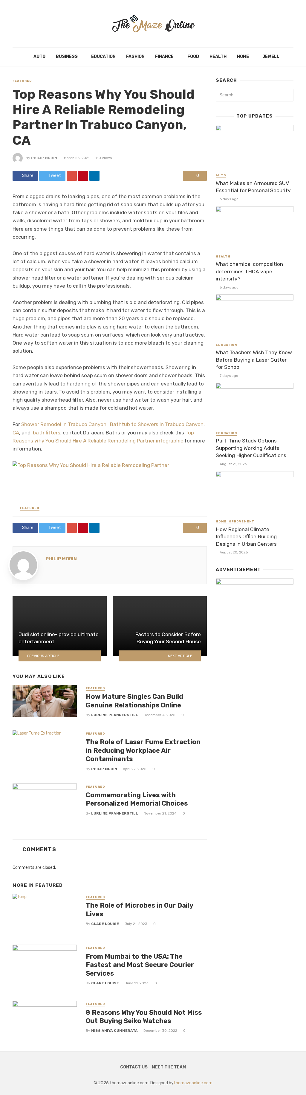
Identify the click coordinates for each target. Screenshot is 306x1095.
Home (243, 56)
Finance (164, 56)
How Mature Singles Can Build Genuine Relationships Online (134, 701)
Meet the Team (169, 1067)
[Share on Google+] (72, 176)
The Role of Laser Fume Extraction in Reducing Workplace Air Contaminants (143, 750)
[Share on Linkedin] (94, 176)
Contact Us (134, 1067)
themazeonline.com (193, 1082)
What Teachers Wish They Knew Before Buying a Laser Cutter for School (254, 359)
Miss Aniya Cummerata (114, 1030)
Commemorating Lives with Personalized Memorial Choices (137, 799)
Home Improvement (235, 521)
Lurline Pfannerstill (114, 715)
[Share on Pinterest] (83, 176)
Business (67, 56)
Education (103, 56)
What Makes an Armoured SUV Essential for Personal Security (253, 187)
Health (218, 56)
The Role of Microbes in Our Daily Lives (139, 909)
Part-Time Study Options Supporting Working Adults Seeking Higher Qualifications (251, 448)
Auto (39, 56)
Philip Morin (44, 158)
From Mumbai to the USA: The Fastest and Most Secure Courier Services (140, 965)
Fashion (135, 56)
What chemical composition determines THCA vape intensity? (249, 271)
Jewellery (275, 56)
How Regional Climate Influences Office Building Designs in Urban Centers (246, 536)
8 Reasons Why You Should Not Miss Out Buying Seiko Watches (144, 1017)
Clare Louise (105, 924)
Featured (22, 81)
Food (193, 56)
